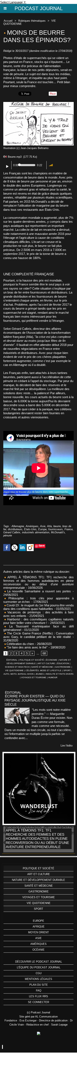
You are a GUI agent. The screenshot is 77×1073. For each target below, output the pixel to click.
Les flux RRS (38, 996)
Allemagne (17, 526)
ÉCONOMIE (51, 660)
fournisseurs (55, 529)
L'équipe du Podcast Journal (38, 967)
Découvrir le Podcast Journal (38, 961)
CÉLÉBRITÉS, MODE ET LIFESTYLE (43, 670)
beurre (57, 526)
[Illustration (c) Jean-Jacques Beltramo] (38, 103)
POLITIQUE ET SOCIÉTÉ (32, 660)
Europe (42, 529)
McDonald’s (58, 532)
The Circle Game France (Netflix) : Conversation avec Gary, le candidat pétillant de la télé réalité (38, 635)
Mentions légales (38, 979)
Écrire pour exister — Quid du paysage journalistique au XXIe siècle (35, 700)
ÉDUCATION (63, 663)
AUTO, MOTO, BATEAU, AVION (18, 674)
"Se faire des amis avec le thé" (26, 647)
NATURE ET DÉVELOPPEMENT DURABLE (38, 879)
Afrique (39, 926)
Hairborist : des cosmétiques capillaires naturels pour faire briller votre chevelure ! (38, 621)
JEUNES (40, 674)
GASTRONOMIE (63, 667)
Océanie (38, 949)
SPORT (67, 670)
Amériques (32, 526)
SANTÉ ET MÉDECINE (42, 667)
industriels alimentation (35, 532)
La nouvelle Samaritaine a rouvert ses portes (38, 591)
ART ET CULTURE (46, 663)
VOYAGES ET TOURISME (33, 677)
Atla (49, 526)
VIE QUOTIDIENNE (14, 670)
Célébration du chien (20, 644)
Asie (42, 526)
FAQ (38, 990)
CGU (38, 973)
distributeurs (15, 529)
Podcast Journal (39, 8)
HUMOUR (52, 677)
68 (44, 653)
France (68, 529)
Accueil (8, 20)
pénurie (7, 535)
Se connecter (38, 1002)
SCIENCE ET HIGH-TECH (17, 667)
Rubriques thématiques (32, 20)
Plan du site (38, 984)
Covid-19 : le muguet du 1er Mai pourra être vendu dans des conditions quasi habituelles (38, 606)
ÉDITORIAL (11, 660)
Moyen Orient (38, 932)
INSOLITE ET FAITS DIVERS (60, 674)
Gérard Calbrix (11, 532)
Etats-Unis (30, 529)
